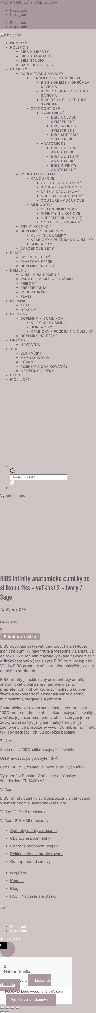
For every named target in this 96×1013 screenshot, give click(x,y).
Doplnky (19, 314)
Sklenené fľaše (36, 257)
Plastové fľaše (36, 261)
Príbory (28, 283)
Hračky (28, 309)
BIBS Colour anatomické (64, 150)
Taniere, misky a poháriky (47, 279)
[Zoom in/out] (2, 1008)
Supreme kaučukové (62, 196)
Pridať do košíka (20, 636)
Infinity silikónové (60, 213)
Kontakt (17, 880)
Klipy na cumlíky (48, 235)
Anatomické (53, 143)
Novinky (18, 43)
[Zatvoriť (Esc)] (17, 1008)
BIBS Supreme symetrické (65, 137)
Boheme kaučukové (61, 187)
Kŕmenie (18, 270)
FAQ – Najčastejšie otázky (33, 896)
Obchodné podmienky (30, 838)
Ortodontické (45, 108)
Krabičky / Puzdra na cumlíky (62, 240)
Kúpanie (18, 301)
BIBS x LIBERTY (34, 52)
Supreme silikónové (61, 218)
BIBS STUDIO (32, 60)
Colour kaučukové (61, 183)
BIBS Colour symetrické (64, 119)
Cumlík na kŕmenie (40, 275)
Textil (26, 305)
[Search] (12, 482)
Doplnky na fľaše (39, 266)
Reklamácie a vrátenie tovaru (36, 853)
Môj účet (20, 379)
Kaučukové (43, 178)
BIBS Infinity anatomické (64, 167)
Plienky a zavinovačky (44, 366)
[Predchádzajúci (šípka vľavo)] (2, 1012)
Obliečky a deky (37, 371)
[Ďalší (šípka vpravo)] (7, 1012)
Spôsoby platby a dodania (33, 830)
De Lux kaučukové (60, 191)
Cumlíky (18, 69)
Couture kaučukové (62, 200)
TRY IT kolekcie (36, 226)
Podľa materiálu (37, 174)
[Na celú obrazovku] (7, 1008)
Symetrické (53, 113)
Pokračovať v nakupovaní (30, 1000)
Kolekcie (19, 47)
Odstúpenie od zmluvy (30, 861)
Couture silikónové (62, 222)
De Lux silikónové (59, 209)
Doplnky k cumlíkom (42, 231)
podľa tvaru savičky (42, 73)
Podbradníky (33, 292)
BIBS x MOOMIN (35, 56)
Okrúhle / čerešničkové (56, 78)
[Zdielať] (12, 1008)
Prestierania (33, 288)
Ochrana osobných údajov (34, 846)
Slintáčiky (41, 244)
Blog (15, 375)
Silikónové (42, 205)
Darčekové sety (37, 65)
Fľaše (16, 253)
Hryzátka (30, 344)
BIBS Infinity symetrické (64, 128)
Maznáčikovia (34, 358)
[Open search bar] (12, 472)
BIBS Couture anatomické (65, 159)
